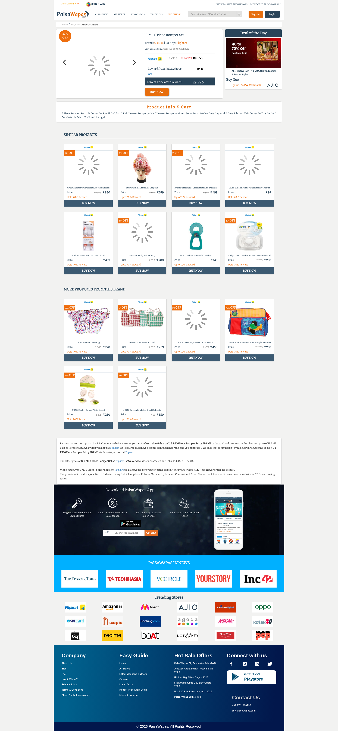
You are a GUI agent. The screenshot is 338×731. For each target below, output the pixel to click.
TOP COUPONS (156, 14)
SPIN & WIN (98, 4)
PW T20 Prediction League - (193, 691)
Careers (123, 679)
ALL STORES (119, 14)
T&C (150, 74)
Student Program (128, 695)
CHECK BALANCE (224, 4)
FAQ (64, 673)
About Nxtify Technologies (76, 695)
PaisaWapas (158, 726)
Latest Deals (126, 684)
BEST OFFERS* (174, 14)
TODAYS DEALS (138, 14)
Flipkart (181, 42)
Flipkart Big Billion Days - (191, 677)
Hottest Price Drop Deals (133, 689)
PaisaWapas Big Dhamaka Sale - (195, 663)
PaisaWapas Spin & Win (187, 696)
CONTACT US (257, 4)
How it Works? (70, 679)
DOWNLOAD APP (273, 4)
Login (272, 14)
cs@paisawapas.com (244, 710)
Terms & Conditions (72, 689)
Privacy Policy (69, 684)
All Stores (124, 668)
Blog (64, 668)
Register (256, 14)
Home (122, 663)
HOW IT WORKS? (241, 4)
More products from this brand (94, 289)
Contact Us (246, 697)
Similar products (80, 135)
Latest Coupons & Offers (133, 673)
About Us (67, 663)
